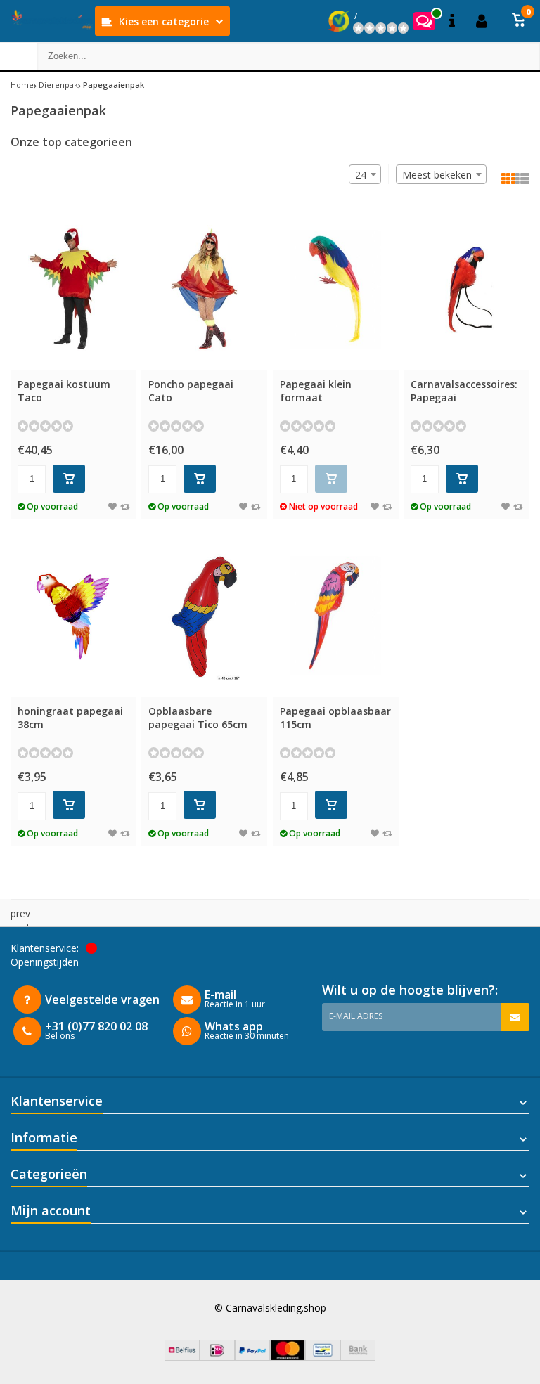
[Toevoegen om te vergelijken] (124, 506)
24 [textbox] (360, 174)
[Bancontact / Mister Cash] (322, 1357)
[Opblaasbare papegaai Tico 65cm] (204, 615)
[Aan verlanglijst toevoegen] (112, 506)
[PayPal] (252, 1357)
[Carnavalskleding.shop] (47, 21)
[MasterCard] (287, 1357)
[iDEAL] (217, 1357)
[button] (519, 21)
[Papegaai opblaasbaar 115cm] (335, 615)
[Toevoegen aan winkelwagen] (69, 479)
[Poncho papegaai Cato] (204, 289)
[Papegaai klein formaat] (335, 289)
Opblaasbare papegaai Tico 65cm (198, 717)
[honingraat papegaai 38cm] (73, 615)
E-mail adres (355, 1016)
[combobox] (441, 174)
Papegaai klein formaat (316, 390)
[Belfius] (182, 1357)
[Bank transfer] (357, 1357)
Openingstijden (45, 962)
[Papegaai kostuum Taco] (73, 289)
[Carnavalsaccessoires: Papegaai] (466, 289)
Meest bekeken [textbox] (437, 174)
